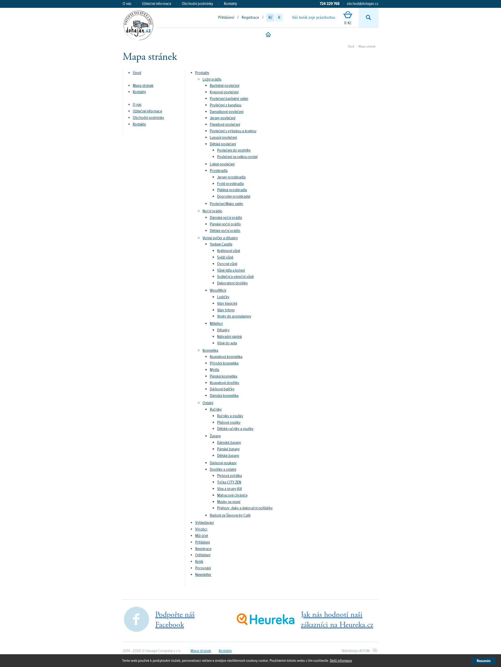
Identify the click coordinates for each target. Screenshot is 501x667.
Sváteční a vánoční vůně (235, 276)
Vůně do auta (227, 343)
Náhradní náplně (229, 336)
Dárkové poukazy (223, 463)
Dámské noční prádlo (226, 217)
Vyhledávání (204, 522)
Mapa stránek (367, 46)
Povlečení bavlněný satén (229, 98)
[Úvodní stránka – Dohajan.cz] (138, 25)
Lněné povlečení (222, 164)
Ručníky (216, 409)
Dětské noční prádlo (225, 230)
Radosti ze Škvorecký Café (230, 515)
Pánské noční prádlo (225, 224)
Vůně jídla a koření (231, 270)
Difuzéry (223, 330)
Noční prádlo (212, 211)
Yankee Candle (221, 244)
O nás (127, 3)
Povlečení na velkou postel (237, 156)
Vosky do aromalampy (234, 316)
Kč (270, 17)
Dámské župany (229, 442)
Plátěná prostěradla (232, 190)
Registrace (250, 17)
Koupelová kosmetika (226, 356)
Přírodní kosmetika (224, 363)
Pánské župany (228, 449)
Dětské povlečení (223, 144)
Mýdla (214, 369)
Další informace (341, 660)
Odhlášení (202, 555)
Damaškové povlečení (226, 111)
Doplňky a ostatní (223, 469)
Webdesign (356, 650)
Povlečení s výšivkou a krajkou (233, 131)
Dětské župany (228, 455)
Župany (215, 436)
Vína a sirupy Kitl (229, 488)
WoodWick (218, 290)
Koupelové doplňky (224, 382)
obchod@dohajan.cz (362, 3)
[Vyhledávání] (368, 17)
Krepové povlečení (224, 92)
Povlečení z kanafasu (225, 105)
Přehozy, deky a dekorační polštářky (245, 508)
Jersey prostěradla (231, 177)
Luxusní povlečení (223, 137)
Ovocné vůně (227, 263)
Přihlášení (226, 17)
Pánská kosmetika (223, 376)
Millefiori (216, 323)
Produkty (202, 72)
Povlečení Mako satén (226, 203)
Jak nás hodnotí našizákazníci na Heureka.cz (337, 620)
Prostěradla (219, 170)
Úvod (351, 46)
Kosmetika (210, 350)
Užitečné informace (156, 3)
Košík (199, 561)
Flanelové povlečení (225, 124)
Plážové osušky (229, 422)
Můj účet (201, 535)
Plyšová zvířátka (229, 475)
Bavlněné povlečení (224, 85)
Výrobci (201, 529)
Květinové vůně (228, 250)
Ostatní (207, 403)
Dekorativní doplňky (232, 283)
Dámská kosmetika (224, 395)
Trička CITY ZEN (229, 482)
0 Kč (347, 23)
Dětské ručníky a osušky (235, 428)
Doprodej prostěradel (233, 196)
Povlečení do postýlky (234, 150)
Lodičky (223, 297)
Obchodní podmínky (197, 3)
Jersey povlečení (222, 118)
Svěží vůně (225, 257)
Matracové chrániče (232, 495)
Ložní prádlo (212, 79)
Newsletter (203, 574)
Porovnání (203, 568)
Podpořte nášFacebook (175, 620)
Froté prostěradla (230, 183)
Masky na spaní (228, 501)
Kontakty (230, 3)
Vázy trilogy (226, 310)
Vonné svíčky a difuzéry (220, 238)
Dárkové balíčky (222, 389)
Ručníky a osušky (230, 416)
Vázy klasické (227, 303)
